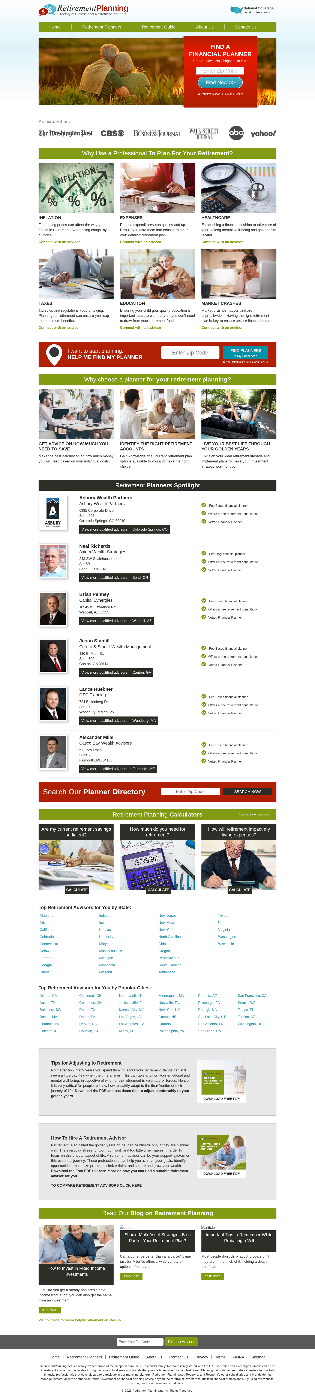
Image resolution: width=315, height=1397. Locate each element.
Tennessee (167, 972)
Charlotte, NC (50, 1024)
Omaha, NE (167, 1017)
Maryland (106, 944)
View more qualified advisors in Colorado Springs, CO (124, 529)
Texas (222, 915)
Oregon (164, 951)
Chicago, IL (48, 1031)
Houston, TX (88, 1031)
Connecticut (49, 944)
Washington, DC (250, 1024)
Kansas (105, 930)
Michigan (106, 958)
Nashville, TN (169, 1003)
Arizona (45, 922)
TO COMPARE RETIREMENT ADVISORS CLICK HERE (96, 1185)
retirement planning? (201, 379)
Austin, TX (48, 1003)
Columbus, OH (90, 1003)
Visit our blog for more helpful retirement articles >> (80, 1320)
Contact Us (245, 27)
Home (55, 27)
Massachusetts (110, 951)
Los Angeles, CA (131, 1024)
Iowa (102, 922)
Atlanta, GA (48, 996)
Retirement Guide (159, 27)
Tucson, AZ (246, 1017)
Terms (220, 1357)
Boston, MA (48, 1017)
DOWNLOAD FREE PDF (221, 1099)
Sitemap (258, 1357)
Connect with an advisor (59, 242)
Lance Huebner (96, 689)
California (47, 930)
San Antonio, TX (210, 1024)
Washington (227, 937)
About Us (205, 27)
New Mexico (168, 922)
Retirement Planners (101, 27)
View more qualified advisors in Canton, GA (116, 672)
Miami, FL (126, 1031)
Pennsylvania (169, 958)
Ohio (162, 944)
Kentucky (106, 937)
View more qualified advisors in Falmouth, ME (118, 769)
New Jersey (168, 915)
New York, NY (169, 1010)
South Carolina (170, 965)
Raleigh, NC (207, 1010)
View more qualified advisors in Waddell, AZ (116, 621)
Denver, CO (88, 1024)
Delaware (47, 951)
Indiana (105, 915)
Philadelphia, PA (171, 1031)
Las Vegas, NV (130, 1017)
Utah (221, 922)
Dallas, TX (87, 1010)
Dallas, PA (87, 1017)
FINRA (238, 1357)
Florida (45, 958)
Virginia (224, 930)
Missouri (105, 972)
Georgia (46, 965)
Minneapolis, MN (171, 996)
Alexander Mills (96, 737)
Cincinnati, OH (90, 996)
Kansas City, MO (131, 1010)
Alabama (46, 915)
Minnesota (107, 965)
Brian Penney (94, 594)
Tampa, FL (246, 1010)
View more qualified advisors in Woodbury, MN (118, 721)
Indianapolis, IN (131, 996)
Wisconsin (226, 944)
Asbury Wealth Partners (105, 497)
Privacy (201, 1357)
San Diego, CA (209, 1031)
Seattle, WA (247, 1003)
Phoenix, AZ (207, 996)
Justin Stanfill (94, 640)
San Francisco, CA (252, 996)
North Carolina (170, 937)
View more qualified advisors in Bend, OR (114, 578)
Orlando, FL (168, 1024)
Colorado (47, 937)
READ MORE (50, 1310)
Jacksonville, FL (131, 1003)
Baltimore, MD (50, 1010)
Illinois (45, 972)
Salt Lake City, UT (212, 1017)
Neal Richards (94, 546)
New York (166, 930)
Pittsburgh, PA (209, 1003)
